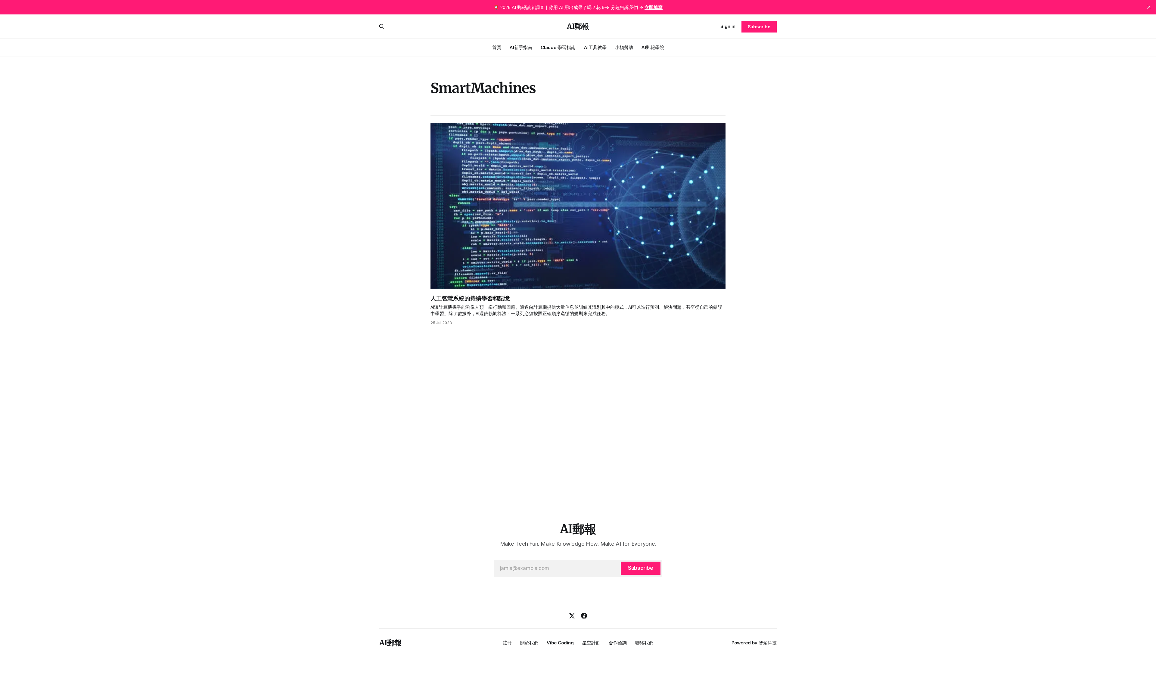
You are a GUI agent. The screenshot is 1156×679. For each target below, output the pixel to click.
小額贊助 (624, 47)
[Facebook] (584, 616)
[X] (572, 616)
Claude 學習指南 (558, 47)
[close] (1149, 7)
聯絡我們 (644, 643)
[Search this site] (382, 26)
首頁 (496, 47)
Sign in (727, 26)
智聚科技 (768, 643)
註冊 (507, 643)
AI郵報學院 (653, 47)
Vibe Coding (560, 643)
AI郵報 (578, 26)
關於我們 (529, 643)
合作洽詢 (618, 643)
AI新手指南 (521, 47)
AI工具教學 (595, 47)
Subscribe (759, 26)
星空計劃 (591, 643)
